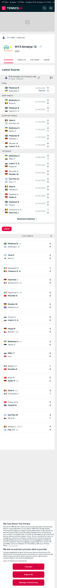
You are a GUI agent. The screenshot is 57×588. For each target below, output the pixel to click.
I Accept (28, 567)
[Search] (44, 8)
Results (22, 60)
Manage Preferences (28, 582)
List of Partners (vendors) (15, 561)
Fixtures (34, 60)
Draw (47, 60)
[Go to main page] (16, 8)
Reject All (28, 574)
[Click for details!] (27, 89)
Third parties (13, 546)
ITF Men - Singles (16, 38)
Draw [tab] (7, 229)
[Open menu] (50, 8)
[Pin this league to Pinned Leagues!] (40, 46)
